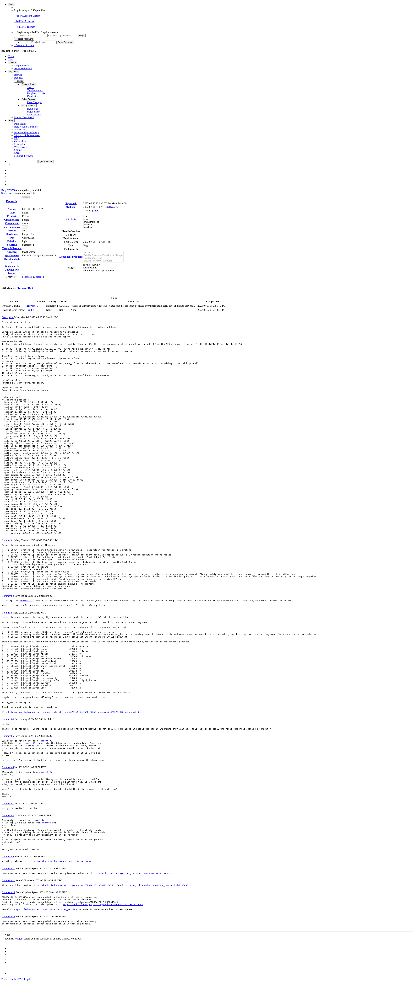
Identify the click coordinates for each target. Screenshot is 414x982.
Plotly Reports (28, 105)
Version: (11, 230)
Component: (12, 223)
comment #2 (45, 741)
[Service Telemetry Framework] (103, 261)
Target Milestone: (12, 248)
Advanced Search (23, 68)
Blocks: (12, 273)
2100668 (31, 305)
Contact (18, 150)
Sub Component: (12, 227)
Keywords (11, 201)
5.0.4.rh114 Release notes (27, 135)
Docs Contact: (12, 259)
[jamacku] (91, 224)
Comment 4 (8, 719)
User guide (19, 144)
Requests (18, 77)
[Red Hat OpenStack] (103, 258)
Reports (19, 81)
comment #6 (38, 820)
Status (11, 209)
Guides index (21, 141)
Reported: (71, 203)
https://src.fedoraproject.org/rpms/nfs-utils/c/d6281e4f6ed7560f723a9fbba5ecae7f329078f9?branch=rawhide (74, 712)
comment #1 (26, 600)
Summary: (6, 193)
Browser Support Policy (26, 132)
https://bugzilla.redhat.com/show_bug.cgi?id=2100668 (155, 885)
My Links (13, 71)
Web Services (21, 147)
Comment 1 (8, 540)
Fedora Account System (27, 15)
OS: (12, 237)
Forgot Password (24, 39)
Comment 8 (8, 815)
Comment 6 (8, 767)
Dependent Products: (71, 256)
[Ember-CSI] (103, 252)
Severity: (12, 244)
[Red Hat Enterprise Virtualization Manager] (103, 255)
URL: (12, 262)
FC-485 (30, 310)
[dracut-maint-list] (91, 222)
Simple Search (21, 65)
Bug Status (32, 108)
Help (11, 120)
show (95, 210)
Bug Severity (34, 111)
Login (11, 4)
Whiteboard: (12, 266)
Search (12, 62)
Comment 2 (8, 595)
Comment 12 (8, 892)
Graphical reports (36, 93)
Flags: (71, 267)
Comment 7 (8, 803)
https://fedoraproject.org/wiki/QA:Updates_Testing (45, 909)
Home (11, 56)
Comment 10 (8, 868)
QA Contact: (12, 255)
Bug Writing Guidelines (26, 126)
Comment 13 (8, 916)
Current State (28, 84)
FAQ (16, 138)
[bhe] (91, 216)
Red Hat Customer (24, 26)
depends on (28, 276)
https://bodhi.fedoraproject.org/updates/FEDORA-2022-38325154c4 (131, 873)
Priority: (12, 241)
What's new (20, 129)
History (113, 207)
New (10, 59)
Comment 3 (8, 612)
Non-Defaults (34, 114)
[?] (9, 164)
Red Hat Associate (24, 21)
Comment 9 (8, 856)
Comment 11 (8, 880)
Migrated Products (23, 155)
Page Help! (20, 123)
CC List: (71, 219)
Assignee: (12, 252)
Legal (17, 152)
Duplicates (32, 96)
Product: (12, 216)
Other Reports (28, 99)
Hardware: (12, 234)
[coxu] (91, 219)
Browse (18, 74)
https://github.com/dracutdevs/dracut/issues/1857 (60, 861)
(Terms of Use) (25, 288)
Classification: (12, 219)
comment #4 (45, 772)
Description (8, 317)
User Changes (34, 102)
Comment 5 (8, 736)
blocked (40, 276)
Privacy (5, 979)
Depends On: (12, 269)
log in (20, 938)
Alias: (12, 212)
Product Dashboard (24, 117)
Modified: (71, 207)
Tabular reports (35, 90)
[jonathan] (91, 227)
